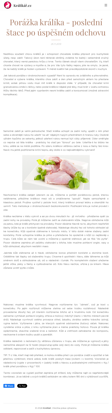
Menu (106, 5)
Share (10, 386)
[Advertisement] (56, 113)
